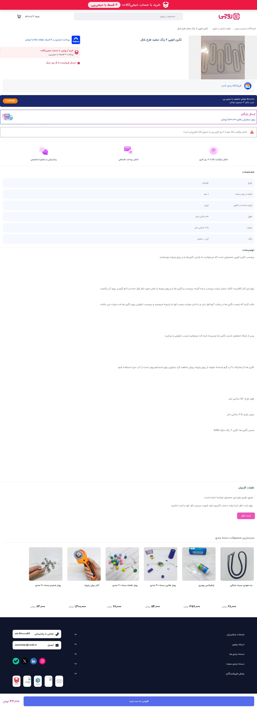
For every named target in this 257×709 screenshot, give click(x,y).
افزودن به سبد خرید (139, 701)
